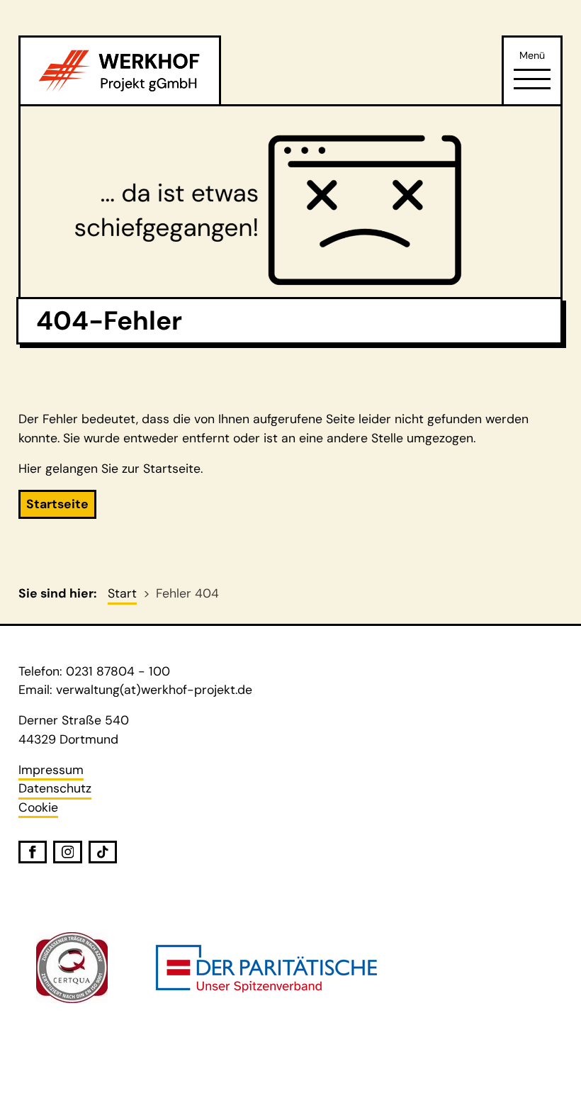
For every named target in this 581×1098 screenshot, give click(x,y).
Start (122, 593)
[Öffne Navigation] (532, 78)
